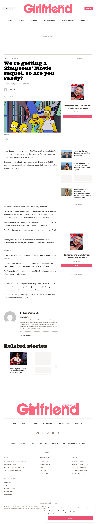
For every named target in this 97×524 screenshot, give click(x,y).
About (13, 442)
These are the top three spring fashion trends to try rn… (82, 152)
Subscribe (89, 8)
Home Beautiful (10, 463)
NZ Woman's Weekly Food (81, 466)
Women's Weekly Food (80, 463)
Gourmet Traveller (79, 469)
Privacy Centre (52, 514)
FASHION (34, 21)
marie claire (8, 481)
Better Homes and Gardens (14, 466)
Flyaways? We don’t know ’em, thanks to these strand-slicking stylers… (82, 165)
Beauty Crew (8, 490)
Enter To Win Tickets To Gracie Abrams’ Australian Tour (18, 369)
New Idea (43, 469)
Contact (55, 442)
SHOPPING (84, 21)
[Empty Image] (66, 178)
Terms (33, 442)
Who (41, 466)
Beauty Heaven (9, 487)
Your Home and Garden (12, 469)
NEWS (10, 21)
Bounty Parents (78, 472)
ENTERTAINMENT (68, 21)
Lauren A (12, 90)
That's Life (44, 472)
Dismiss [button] (70, 518)
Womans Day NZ (45, 463)
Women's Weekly (78, 460)
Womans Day (44, 460)
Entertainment (15, 58)
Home (5, 58)
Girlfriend (8, 493)
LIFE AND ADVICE (50, 21)
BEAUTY (21, 21)
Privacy (23, 442)
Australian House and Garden (15, 460)
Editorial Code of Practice (74, 442)
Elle (5, 484)
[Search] (15, 8)
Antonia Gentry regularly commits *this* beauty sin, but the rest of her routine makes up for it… (82, 192)
